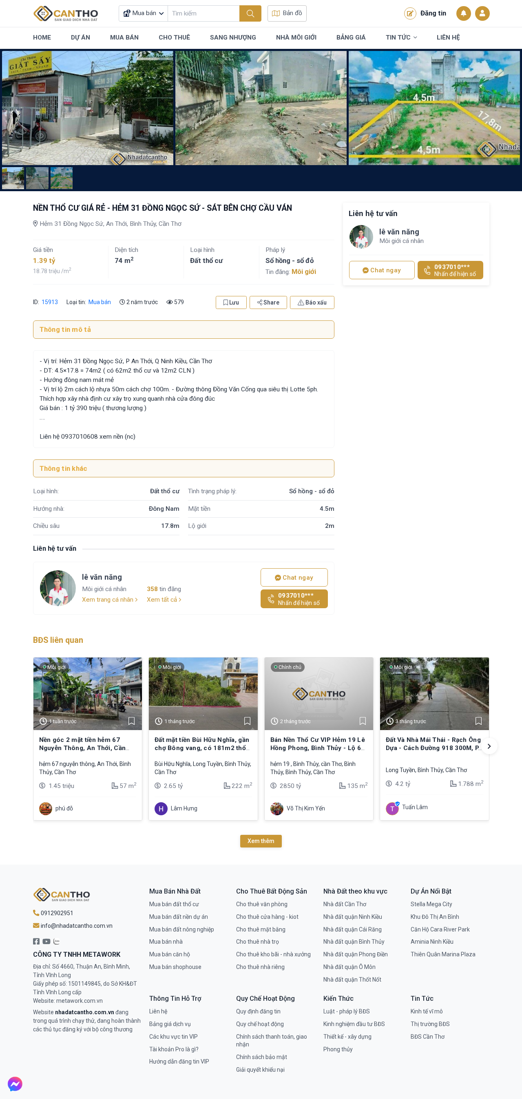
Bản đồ (292, 13)
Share (270, 302)
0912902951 (56, 913)
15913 (49, 302)
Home (42, 37)
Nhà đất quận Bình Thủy (354, 941)
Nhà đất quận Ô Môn (349, 967)
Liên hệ (158, 1011)
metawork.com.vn (79, 1000)
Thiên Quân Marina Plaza (443, 954)
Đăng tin (433, 13)
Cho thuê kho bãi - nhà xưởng (273, 954)
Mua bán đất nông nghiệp (181, 929)
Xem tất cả (163, 599)
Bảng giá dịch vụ (170, 1024)
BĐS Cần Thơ (428, 1036)
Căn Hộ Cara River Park (440, 929)
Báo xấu (315, 302)
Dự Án (80, 37)
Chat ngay (297, 577)
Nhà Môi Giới (296, 37)
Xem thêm (261, 841)
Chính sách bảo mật (261, 1057)
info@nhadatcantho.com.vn (76, 925)
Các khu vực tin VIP (173, 1036)
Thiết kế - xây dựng (347, 1036)
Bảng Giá (351, 37)
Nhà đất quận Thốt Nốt (352, 979)
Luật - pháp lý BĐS (346, 1011)
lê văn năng (102, 577)
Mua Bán (124, 37)
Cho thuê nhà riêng (260, 967)
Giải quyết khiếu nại (260, 1069)
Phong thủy (338, 1049)
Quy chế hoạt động (260, 1024)
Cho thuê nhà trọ (257, 941)
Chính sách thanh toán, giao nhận (271, 1040)
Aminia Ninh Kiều (432, 941)
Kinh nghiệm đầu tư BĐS (354, 1024)
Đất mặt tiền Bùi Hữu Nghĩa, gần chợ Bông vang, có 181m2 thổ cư (202, 748)
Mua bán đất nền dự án (178, 917)
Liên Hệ (448, 37)
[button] (489, 746)
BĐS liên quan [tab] (58, 640)
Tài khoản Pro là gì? (174, 1049)
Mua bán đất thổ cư (174, 904)
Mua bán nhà (166, 941)
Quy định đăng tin (258, 1011)
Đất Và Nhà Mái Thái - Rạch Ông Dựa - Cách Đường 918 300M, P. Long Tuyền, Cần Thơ (433, 748)
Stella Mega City (431, 904)
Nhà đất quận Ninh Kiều (352, 917)
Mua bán (99, 302)
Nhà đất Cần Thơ (344, 904)
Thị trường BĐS (430, 1024)
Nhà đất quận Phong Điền (355, 954)
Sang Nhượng (233, 37)
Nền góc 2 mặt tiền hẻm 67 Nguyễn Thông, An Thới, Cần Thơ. (82, 748)
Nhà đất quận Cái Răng (352, 929)
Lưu (233, 302)
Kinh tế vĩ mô (427, 1011)
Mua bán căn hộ (169, 954)
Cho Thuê (174, 37)
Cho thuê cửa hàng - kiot (267, 917)
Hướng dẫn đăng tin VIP (179, 1061)
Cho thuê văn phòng (262, 904)
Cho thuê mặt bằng (260, 929)
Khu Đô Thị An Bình (435, 917)
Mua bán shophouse (175, 967)
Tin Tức (398, 37)
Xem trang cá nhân (108, 599)
